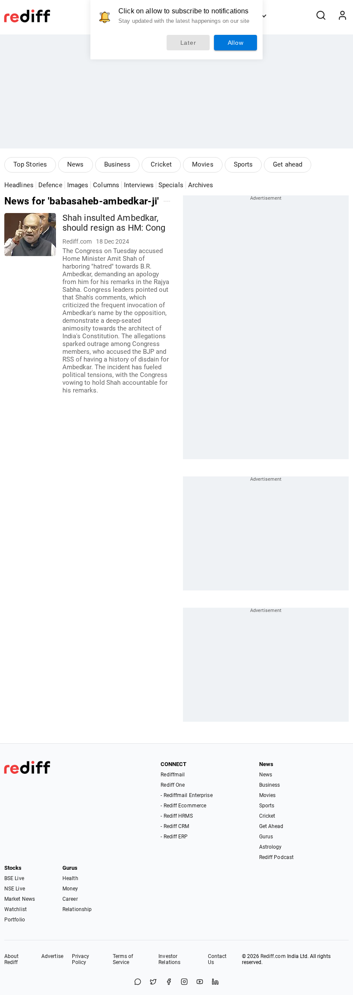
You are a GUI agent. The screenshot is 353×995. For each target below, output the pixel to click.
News (75, 164)
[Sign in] (342, 16)
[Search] (320, 16)
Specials (170, 185)
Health (70, 878)
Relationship (77, 909)
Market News (19, 899)
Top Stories (30, 164)
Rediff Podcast (276, 857)
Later (188, 42)
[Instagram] (184, 982)
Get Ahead (271, 826)
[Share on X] (153, 982)
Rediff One (173, 785)
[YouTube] (199, 982)
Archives (201, 185)
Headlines (19, 185)
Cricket (161, 164)
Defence (50, 185)
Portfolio (14, 920)
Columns (106, 185)
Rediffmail (173, 775)
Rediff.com (273, 956)
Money (70, 889)
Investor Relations (169, 959)
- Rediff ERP (174, 837)
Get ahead (287, 164)
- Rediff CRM (175, 826)
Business (117, 164)
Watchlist (15, 909)
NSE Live (14, 889)
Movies (203, 164)
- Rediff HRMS (176, 816)
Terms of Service (123, 959)
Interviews (139, 185)
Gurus (266, 837)
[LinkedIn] (215, 982)
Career (70, 899)
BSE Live (14, 878)
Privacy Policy (81, 959)
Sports (243, 164)
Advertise (52, 956)
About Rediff (11, 959)
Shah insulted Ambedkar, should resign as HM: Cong (114, 223)
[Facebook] (168, 982)
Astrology (270, 847)
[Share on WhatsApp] (137, 982)
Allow (236, 42)
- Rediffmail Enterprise (186, 795)
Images (78, 185)
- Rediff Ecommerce (183, 806)
